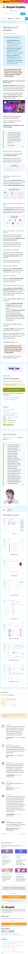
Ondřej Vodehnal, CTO (10, 437)
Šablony (3, 945)
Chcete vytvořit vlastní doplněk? (8, 941)
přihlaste (14, 384)
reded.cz (16, 755)
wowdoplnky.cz (18, 775)
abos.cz (20, 828)
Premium (3, 18)
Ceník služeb (6, 411)
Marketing (10, 18)
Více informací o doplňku (9, 410)
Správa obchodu (19, 945)
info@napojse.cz (11, 422)
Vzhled (8, 945)
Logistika (17, 18)
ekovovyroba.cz (18, 814)
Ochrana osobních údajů (8, 415)
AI (17, 947)
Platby (19, 943)
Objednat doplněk (14, 390)
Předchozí (4, 834)
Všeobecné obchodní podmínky (10, 413)
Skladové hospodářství (11, 399)
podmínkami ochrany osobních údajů (18, 900)
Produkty (13, 945)
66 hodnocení (13, 33)
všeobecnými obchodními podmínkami (14, 901)
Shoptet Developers (20, 941)
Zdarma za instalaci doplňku (12, 378)
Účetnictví (14, 947)
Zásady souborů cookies (6, 935)
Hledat (22, 14)
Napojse (10, 419)
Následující (23, 834)
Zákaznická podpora (6, 947)
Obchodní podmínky (5, 933)
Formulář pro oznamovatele (17, 935)
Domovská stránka (4, 22)
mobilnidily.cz (17, 788)
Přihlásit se (14, 924)
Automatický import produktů (13, 398)
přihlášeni (4, 716)
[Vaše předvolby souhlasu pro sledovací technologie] (2, 953)
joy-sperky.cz (17, 737)
